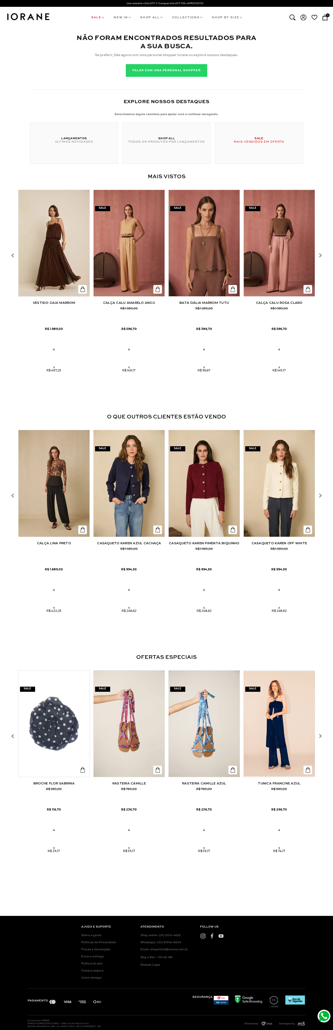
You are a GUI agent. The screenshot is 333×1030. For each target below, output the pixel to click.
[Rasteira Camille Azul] (204, 724)
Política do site (91, 963)
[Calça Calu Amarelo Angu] (129, 243)
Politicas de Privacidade (98, 942)
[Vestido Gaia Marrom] (54, 243)
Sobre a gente (91, 935)
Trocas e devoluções (95, 949)
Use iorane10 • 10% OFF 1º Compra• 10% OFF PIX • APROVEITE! (165, 3)
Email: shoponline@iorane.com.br (164, 949)
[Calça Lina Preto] (54, 483)
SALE (96, 17)
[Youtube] (221, 936)
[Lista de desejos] (314, 17)
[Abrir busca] (292, 17)
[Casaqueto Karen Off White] (279, 483)
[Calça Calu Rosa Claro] (279, 243)
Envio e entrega (92, 956)
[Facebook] (212, 936)
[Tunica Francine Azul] (279, 724)
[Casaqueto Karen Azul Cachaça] (129, 483)
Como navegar (91, 977)
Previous (12, 255)
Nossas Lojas (150, 964)
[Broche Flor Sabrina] (54, 724)
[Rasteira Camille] (129, 724)
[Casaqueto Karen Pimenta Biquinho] (204, 483)
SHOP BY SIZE (225, 17)
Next (320, 255)
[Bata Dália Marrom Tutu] (204, 243)
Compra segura (92, 970)
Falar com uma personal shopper (166, 70)
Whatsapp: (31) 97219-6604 (160, 942)
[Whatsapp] (324, 1016)
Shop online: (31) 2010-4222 (160, 935)
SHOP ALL (149, 17)
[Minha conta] (303, 17)
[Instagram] (203, 936)
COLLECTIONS (185, 17)
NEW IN (121, 17)
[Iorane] (28, 21)
